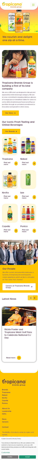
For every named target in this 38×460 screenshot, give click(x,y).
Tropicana (6, 392)
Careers (5, 422)
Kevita (4, 398)
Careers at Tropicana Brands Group (18, 287)
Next (35, 297)
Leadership (6, 411)
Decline (9, 457)
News (4, 419)
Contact (5, 427)
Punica (5, 403)
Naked (4, 395)
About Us (6, 408)
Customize (5, 452)
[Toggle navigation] (33, 5)
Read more (10, 358)
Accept (27, 457)
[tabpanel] (19, 334)
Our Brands (10, 131)
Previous (30, 297)
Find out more (7, 163)
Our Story (9, 113)
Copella (5, 401)
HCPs (4, 414)
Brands (5, 390)
